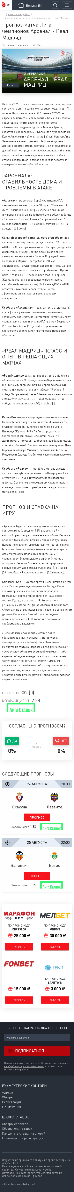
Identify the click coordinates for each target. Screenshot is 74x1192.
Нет (64, 741)
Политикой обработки (16, 1069)
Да (14, 741)
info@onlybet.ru (11, 1183)
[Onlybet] (6, 5)
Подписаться (29, 1050)
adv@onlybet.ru (29, 1183)
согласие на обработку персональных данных (36, 1065)
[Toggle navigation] (67, 5)
